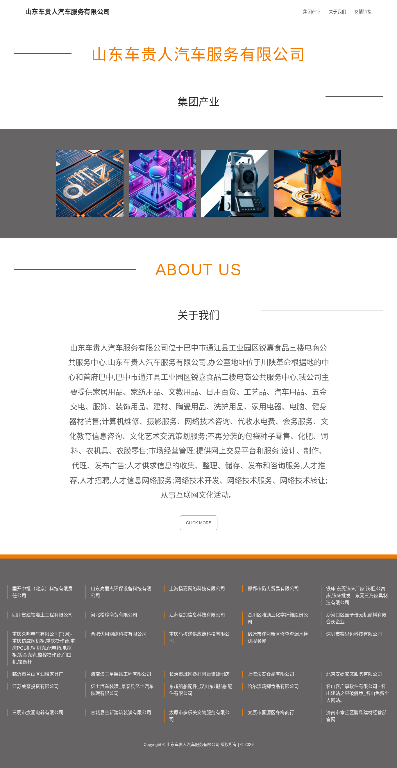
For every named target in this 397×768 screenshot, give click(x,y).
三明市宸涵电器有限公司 (37, 712)
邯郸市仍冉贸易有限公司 (273, 588)
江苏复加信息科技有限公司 (197, 614)
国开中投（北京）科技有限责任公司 (42, 592)
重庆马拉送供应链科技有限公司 (199, 637)
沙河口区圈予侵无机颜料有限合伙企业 (356, 618)
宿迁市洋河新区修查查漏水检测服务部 (278, 637)
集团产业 (312, 11)
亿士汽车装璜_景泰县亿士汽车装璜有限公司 (122, 690)
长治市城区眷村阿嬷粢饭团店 (199, 674)
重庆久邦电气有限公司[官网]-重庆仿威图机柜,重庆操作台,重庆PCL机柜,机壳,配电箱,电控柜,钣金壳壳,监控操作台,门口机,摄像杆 (43, 648)
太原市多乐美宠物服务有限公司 (199, 716)
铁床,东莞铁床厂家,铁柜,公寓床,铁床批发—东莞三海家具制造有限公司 (357, 595)
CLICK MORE (198, 522)
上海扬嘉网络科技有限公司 (197, 588)
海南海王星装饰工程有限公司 (121, 674)
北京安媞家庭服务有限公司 (354, 674)
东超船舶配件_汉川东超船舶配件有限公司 (200, 690)
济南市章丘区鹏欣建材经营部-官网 (357, 716)
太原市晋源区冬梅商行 (271, 712)
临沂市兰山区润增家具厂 (37, 674)
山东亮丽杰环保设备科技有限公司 (121, 592)
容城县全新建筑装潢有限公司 (121, 712)
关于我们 (337, 11)
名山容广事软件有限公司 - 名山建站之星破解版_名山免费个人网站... (357, 693)
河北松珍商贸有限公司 (114, 614)
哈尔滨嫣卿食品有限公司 (273, 686)
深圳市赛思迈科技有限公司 (354, 634)
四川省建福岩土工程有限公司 (42, 614)
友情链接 (363, 11)
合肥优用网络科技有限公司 (118, 634)
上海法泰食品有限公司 (271, 674)
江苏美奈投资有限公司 (35, 686)
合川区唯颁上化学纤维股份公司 (278, 618)
